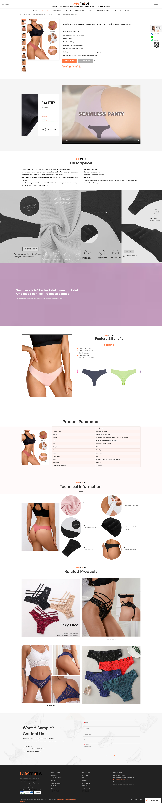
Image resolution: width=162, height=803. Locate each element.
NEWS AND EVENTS (103, 10)
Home (22, 14)
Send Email (156, 33)
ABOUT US (68, 10)
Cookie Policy (68, 799)
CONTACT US (117, 10)
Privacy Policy (60, 799)
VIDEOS (90, 10)
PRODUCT (43, 10)
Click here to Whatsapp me (120, 779)
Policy (127, 10)
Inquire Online (69, 60)
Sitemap (116, 787)
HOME (35, 10)
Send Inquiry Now (111, 756)
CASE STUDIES (79, 10)
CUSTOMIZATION (56, 10)
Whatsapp (156, 40)
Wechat (155, 37)
